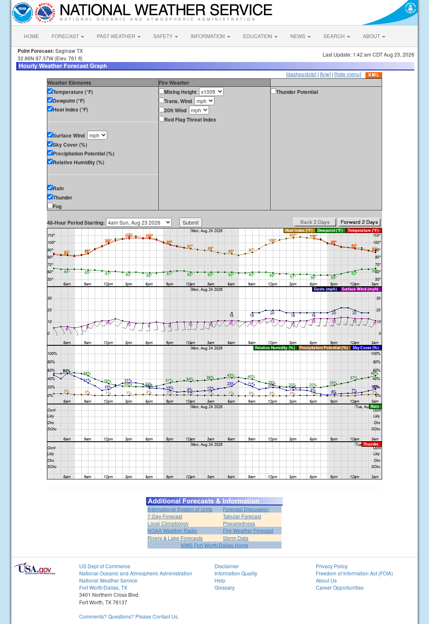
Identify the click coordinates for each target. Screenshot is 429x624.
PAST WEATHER (117, 35)
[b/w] (325, 74)
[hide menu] (347, 74)
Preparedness (239, 523)
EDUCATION (258, 35)
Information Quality (235, 573)
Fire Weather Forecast (248, 530)
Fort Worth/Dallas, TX (103, 587)
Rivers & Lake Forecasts (175, 537)
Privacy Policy (332, 566)
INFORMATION (208, 35)
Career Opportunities (340, 587)
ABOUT (372, 35)
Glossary (224, 587)
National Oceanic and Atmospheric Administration (135, 573)
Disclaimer (226, 566)
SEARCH (334, 35)
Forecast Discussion (246, 509)
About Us (326, 580)
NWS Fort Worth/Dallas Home (214, 545)
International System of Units (179, 509)
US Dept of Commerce (104, 566)
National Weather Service (108, 580)
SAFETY (163, 35)
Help (219, 580)
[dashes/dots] (301, 74)
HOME (31, 35)
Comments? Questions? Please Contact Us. (129, 616)
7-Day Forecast (164, 516)
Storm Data (235, 537)
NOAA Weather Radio (172, 530)
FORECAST (66, 35)
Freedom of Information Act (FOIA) (354, 573)
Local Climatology (168, 523)
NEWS (298, 35)
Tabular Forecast (242, 516)
